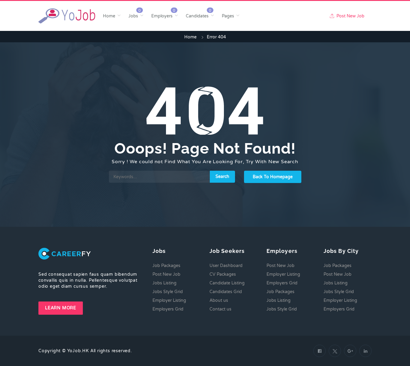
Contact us (220, 309)
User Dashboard (226, 265)
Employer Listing (169, 300)
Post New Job (349, 16)
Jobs (133, 16)
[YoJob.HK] (66, 15)
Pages (228, 16)
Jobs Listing (164, 283)
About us (219, 300)
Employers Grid (167, 309)
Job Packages (166, 265)
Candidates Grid (226, 291)
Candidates (197, 16)
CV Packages (223, 274)
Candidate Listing (227, 283)
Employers (162, 16)
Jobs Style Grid (167, 291)
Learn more (60, 307)
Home (109, 16)
